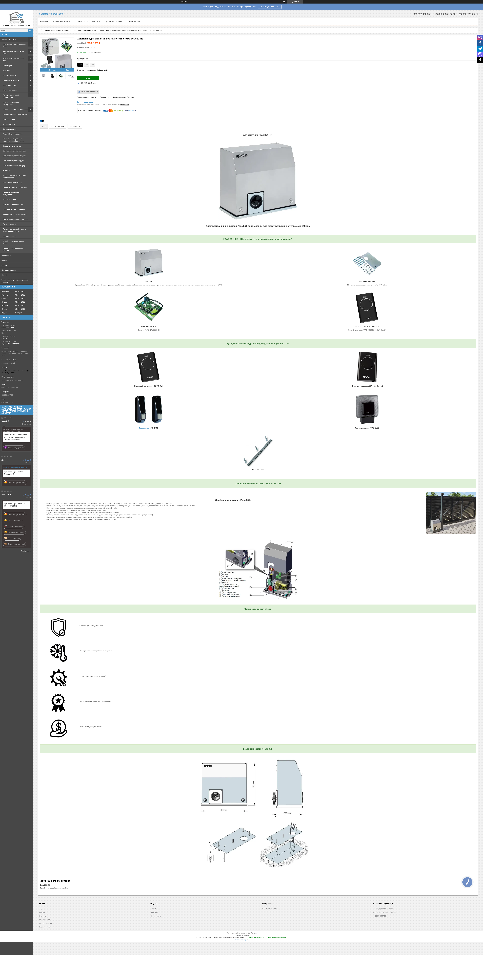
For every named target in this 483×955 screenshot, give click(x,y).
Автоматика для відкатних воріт (14, 52)
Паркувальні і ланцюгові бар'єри (13, 249)
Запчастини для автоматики (14, 151)
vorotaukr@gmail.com (10, 387)
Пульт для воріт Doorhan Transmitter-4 (13, 473)
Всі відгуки (25, 551)
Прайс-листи (6, 255)
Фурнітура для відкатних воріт (15, 109)
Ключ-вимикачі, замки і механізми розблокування (13, 140)
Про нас (5, 260)
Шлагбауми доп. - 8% (269, 7)
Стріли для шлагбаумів (12, 146)
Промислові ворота (11, 80)
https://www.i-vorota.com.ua (12, 380)
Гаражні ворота (9, 75)
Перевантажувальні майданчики (11, 193)
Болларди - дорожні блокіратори (11, 103)
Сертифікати (156, 916)
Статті (4, 275)
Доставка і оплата (9, 270)
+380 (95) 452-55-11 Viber (383, 908)
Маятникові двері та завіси (14, 209)
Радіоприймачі (9, 119)
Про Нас (42, 912)
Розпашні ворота (10, 90)
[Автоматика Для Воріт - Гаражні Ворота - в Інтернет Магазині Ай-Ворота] (16, 18)
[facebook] (41, 122)
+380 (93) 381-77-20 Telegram (385, 912)
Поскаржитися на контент (258, 937)
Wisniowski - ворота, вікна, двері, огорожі (15, 281)
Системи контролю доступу (14, 165)
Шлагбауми (7, 65)
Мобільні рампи (9, 199)
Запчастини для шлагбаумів (14, 156)
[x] (43, 122)
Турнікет (6, 70)
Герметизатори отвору (12, 182)
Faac (108, 30)
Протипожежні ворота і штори (15, 219)
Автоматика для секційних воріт (13, 59)
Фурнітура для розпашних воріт (13, 242)
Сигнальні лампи (9, 129)
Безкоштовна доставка (89, 92)
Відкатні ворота (9, 85)
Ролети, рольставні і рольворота (11, 96)
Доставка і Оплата (46, 919)
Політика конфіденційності (278, 937)
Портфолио (134, 22)
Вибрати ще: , (92, 70)
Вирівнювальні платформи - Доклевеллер (14, 176)
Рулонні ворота (9, 224)
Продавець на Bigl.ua (241, 935)
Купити (88, 78)
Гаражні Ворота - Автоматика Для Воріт (60, 30)
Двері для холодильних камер (15, 214)
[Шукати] (30, 30)
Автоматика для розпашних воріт (14, 45)
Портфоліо (155, 912)
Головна (44, 22)
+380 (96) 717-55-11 (381, 916)
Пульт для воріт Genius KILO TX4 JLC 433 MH (15, 505)
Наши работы (44, 927)
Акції (40, 908)
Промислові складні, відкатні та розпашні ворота (14, 230)
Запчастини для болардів (13, 161)
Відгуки (4, 265)
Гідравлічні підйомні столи (13, 204)
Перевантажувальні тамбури (15, 187)
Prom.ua (253, 933)
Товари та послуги (9, 39)
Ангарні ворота (9, 236)
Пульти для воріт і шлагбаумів (15, 114)
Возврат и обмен (45, 923)
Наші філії (7, 170)
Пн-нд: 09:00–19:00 (269, 908)
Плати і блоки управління (13, 134)
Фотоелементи (9, 124)
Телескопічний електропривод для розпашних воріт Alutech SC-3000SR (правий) (15, 437)
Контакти (96, 22)
